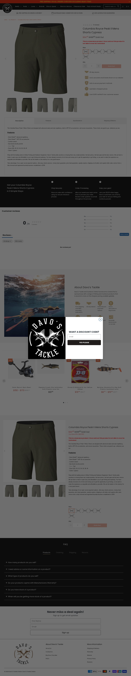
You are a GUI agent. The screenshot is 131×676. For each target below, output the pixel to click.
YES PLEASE (84, 342)
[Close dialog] (100, 319)
